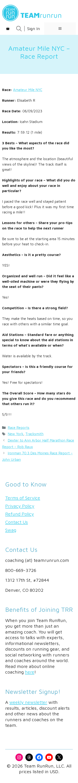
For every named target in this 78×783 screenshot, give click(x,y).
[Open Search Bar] (19, 28)
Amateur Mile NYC (27, 90)
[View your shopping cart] (8, 28)
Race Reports (18, 428)
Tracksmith (34, 434)
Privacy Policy (19, 506)
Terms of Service (22, 497)
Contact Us (16, 522)
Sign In (33, 28)
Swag (10, 530)
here (29, 672)
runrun (41, 15)
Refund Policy (19, 514)
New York (15, 434)
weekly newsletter (28, 702)
